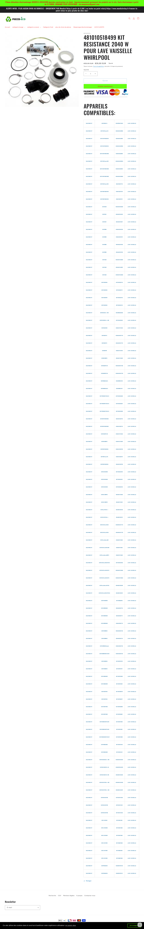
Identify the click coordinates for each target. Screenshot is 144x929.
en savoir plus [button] (70, 925)
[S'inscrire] (38, 907)
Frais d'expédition (98, 66)
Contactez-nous (89, 895)
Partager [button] (89, 881)
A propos (79, 895)
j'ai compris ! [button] (134, 925)
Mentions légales (69, 895)
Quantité (86, 69)
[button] (18, 27)
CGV (59, 895)
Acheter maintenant (105, 86)
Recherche (52, 895)
